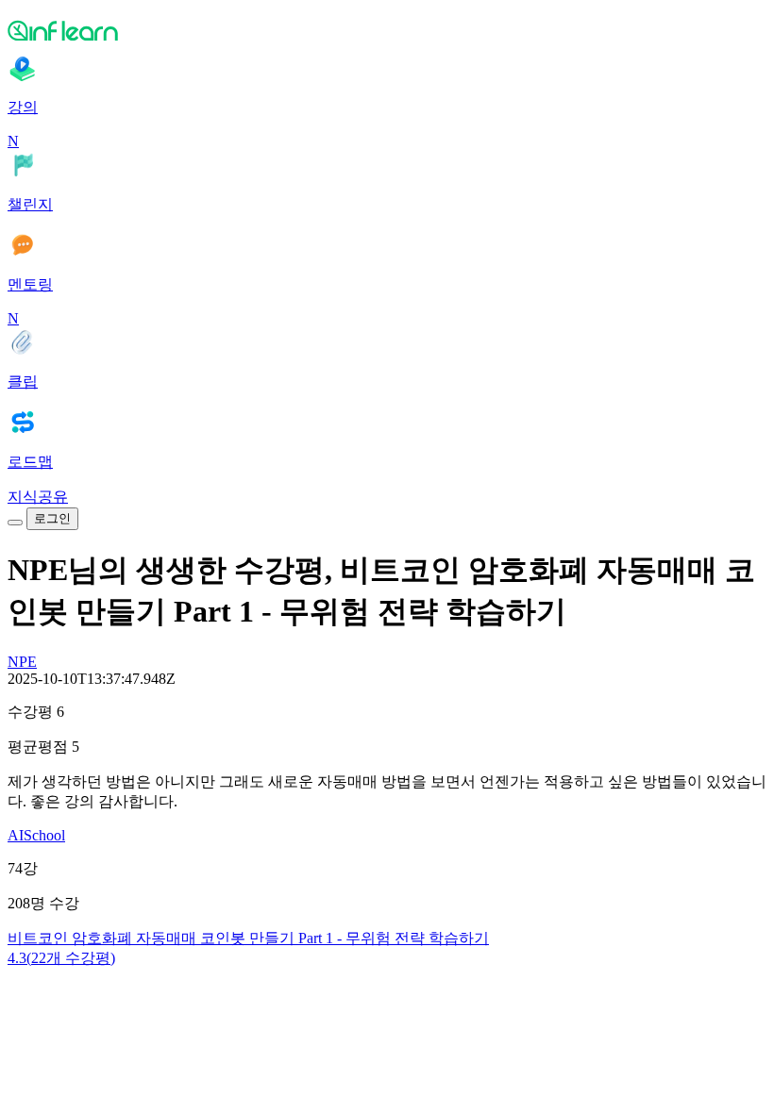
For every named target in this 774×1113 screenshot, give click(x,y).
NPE (22, 662)
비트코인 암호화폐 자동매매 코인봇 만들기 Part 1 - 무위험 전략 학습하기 (248, 938)
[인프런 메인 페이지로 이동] (387, 30)
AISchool (36, 835)
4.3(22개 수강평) (61, 958)
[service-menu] (15, 522)
